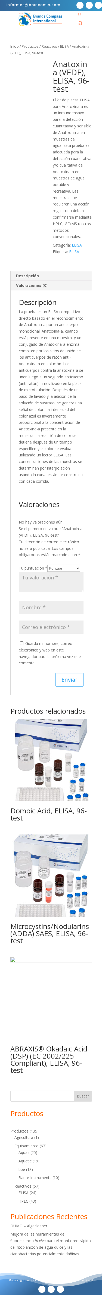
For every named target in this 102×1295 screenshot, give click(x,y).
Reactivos (49, 46)
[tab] (51, 276)
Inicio (14, 46)
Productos (30, 46)
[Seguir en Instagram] (98, 5)
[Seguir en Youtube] (89, 5)
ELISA (64, 46)
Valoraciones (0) (32, 285)
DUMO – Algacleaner (28, 1225)
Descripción (27, 275)
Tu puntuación (33, 568)
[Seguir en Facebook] (80, 5)
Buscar (83, 1096)
